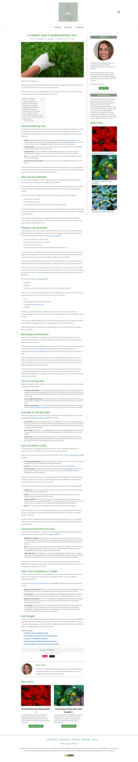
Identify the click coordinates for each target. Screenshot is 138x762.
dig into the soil (56, 624)
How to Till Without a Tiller (30, 113)
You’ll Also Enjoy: (30, 120)
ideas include (54, 534)
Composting (68, 27)
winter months (68, 469)
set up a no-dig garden (52, 235)
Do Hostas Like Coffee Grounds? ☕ (102, 211)
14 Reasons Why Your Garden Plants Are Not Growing (41, 644)
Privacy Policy (75, 739)
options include (75, 486)
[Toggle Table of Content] (42, 99)
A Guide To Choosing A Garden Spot (36, 638)
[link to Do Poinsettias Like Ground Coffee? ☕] (36, 695)
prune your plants (38, 351)
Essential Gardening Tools (30, 101)
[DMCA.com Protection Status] (69, 756)
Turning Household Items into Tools (32, 115)
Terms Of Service (64, 739)
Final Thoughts (28, 119)
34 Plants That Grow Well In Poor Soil (36, 633)
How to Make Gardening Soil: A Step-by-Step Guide (40, 636)
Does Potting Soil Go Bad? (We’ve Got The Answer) (40, 641)
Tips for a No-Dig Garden (29, 109)
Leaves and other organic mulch (34, 304)
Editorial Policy (85, 739)
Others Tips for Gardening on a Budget (33, 117)
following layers (41, 279)
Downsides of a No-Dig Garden (31, 111)
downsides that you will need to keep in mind (34, 418)
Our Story (103, 88)
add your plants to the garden (40, 407)
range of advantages (75, 455)
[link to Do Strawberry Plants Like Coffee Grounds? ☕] (69, 695)
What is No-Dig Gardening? (30, 103)
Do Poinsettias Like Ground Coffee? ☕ (103, 153)
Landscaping (79, 27)
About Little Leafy (52, 739)
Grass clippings (28, 301)
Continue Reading (36, 726)
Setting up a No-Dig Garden (30, 105)
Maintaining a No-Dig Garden (30, 107)
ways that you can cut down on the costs (43, 583)
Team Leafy (40, 39)
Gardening (57, 27)
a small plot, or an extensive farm (65, 140)
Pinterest (95, 739)
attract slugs (56, 432)
